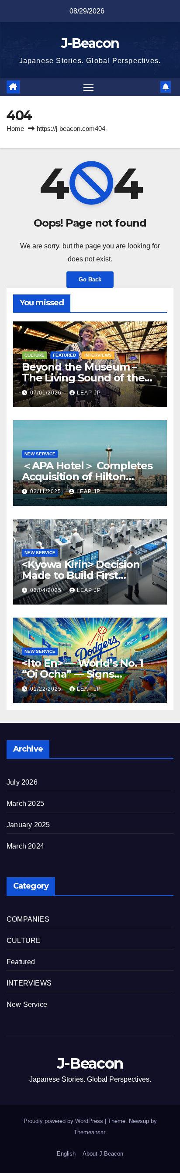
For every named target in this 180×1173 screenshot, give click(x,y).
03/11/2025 (46, 491)
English (66, 1153)
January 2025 (28, 825)
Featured (64, 355)
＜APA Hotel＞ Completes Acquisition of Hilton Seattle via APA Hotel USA (87, 476)
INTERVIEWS (98, 355)
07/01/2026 (46, 393)
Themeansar (89, 1132)
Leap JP (89, 393)
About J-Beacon (103, 1153)
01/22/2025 (46, 689)
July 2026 (22, 782)
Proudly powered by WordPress (64, 1121)
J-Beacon (90, 43)
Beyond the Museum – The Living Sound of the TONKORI (83, 378)
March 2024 (25, 846)
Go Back (90, 279)
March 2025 (25, 803)
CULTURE (34, 355)
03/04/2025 (46, 590)
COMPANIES (28, 919)
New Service (39, 453)
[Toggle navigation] (88, 87)
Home (15, 128)
